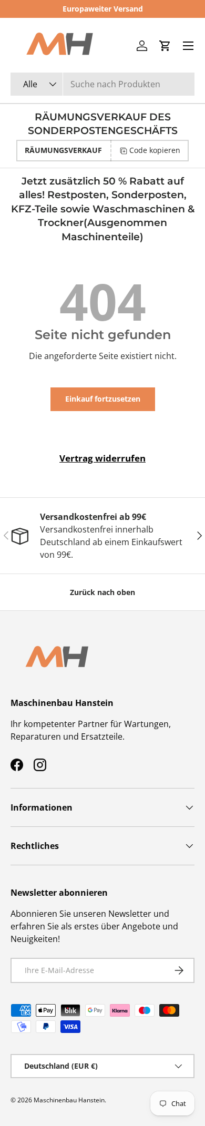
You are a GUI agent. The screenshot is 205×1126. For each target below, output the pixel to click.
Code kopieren (154, 150)
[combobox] (102, 84)
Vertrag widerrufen (102, 458)
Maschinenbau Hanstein (69, 1100)
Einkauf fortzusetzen (102, 399)
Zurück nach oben (102, 592)
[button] (165, 45)
